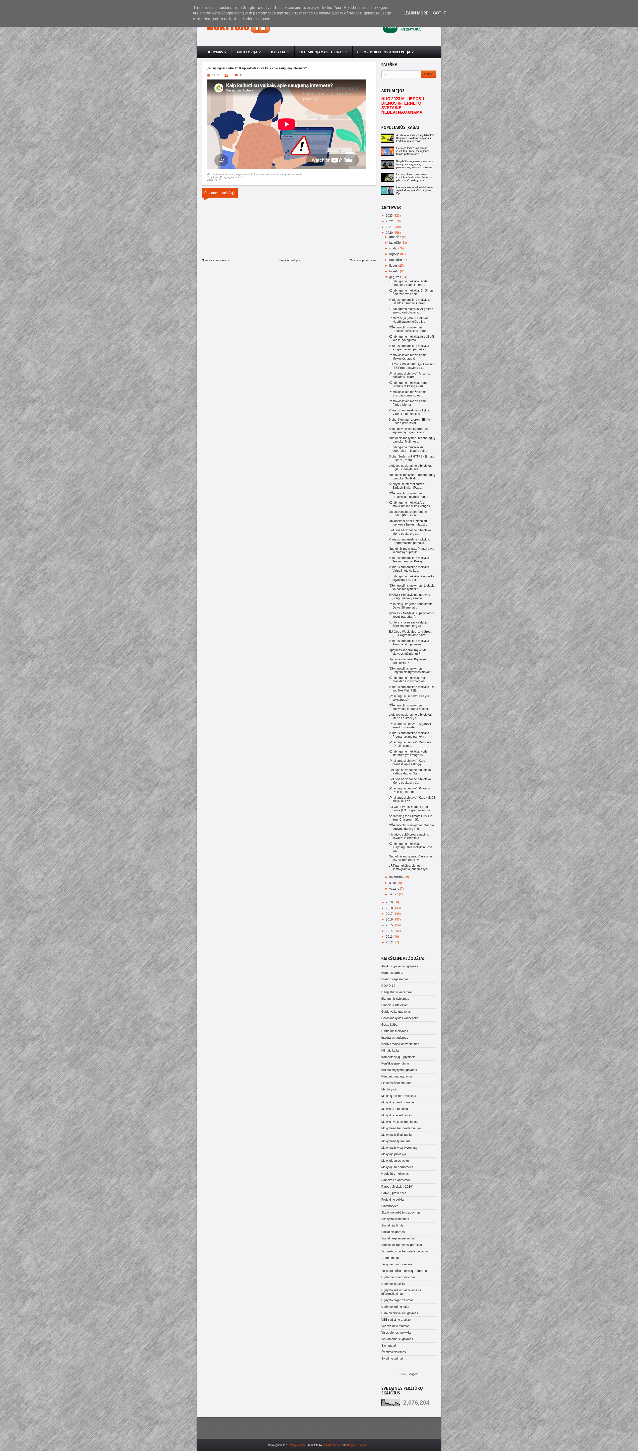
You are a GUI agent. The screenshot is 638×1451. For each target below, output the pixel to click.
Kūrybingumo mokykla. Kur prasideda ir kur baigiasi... (408, 679)
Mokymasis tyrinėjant (395, 1141)
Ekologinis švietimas (395, 998)
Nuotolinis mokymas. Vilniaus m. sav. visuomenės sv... (411, 858)
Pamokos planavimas (395, 1180)
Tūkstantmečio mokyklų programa (404, 1271)
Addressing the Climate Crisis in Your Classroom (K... (410, 817)
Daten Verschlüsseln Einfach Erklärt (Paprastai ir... (408, 513)
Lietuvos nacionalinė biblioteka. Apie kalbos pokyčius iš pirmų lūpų (414, 190)
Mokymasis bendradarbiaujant (401, 1128)
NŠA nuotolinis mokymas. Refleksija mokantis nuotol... (409, 495)
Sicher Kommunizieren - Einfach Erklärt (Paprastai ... (410, 421)
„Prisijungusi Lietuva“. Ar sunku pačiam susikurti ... (410, 375)
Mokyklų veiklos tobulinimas (400, 1122)
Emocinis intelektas (394, 1005)
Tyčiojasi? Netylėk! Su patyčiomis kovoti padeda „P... (411, 614)
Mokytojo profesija (393, 1154)
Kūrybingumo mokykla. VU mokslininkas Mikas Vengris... (410, 504)
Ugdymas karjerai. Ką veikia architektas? (408, 661)
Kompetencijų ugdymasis (398, 1057)
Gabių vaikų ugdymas (396, 1011)
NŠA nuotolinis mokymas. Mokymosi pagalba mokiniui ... (411, 707)
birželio (394, 271)
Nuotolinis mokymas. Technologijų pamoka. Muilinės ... (412, 439)
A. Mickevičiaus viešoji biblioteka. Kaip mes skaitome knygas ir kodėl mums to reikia (416, 138)
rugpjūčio (396, 260)
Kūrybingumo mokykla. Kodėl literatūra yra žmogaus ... (408, 753)
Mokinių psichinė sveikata (398, 1096)
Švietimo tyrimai (392, 1358)
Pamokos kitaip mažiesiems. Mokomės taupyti (408, 356)
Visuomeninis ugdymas (397, 1339)
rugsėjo (394, 254)
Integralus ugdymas (394, 1037)
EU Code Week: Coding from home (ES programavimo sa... (411, 808)
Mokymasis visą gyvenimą (399, 1147)
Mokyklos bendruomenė (397, 1102)
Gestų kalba (389, 1024)
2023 (390, 215)
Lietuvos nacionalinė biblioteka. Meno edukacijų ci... (410, 532)
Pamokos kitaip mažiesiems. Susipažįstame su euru (408, 393)
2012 (390, 942)
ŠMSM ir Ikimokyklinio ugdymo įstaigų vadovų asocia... (409, 596)
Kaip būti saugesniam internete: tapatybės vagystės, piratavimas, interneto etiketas (415, 164)
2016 (390, 919)
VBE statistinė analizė (396, 1319)
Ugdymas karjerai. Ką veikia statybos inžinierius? (408, 651)
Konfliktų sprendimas (395, 1063)
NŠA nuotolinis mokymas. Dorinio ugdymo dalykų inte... (411, 827)
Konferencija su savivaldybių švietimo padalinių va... (408, 624)
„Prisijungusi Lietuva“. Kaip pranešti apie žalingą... (407, 762)
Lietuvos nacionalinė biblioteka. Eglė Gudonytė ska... (410, 467)
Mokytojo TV (297, 1445)
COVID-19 (388, 986)
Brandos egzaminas (394, 979)
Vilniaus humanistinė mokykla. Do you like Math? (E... (412, 688)
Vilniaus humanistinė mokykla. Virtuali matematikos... (409, 412)
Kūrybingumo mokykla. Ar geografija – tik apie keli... (408, 449)
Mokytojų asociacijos (395, 1160)
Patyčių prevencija (393, 1193)
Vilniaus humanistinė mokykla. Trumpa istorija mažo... (409, 642)
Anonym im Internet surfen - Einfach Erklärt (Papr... (407, 485)
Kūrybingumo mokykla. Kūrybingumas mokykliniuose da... (410, 847)
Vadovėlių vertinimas (395, 1326)
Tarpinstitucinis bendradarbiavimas (405, 1251)
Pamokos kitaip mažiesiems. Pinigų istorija (408, 402)
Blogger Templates (358, 1445)
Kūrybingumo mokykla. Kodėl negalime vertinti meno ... (408, 283)
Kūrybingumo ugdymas (397, 1076)
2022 (390, 221)
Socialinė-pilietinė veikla (397, 1238)
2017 (390, 914)
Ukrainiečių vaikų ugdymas (399, 1313)
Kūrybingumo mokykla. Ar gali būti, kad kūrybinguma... (412, 338)
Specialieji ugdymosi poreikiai (401, 1245)
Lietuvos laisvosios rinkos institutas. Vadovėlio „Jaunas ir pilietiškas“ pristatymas (414, 177)
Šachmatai (388, 1345)
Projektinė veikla (392, 1199)
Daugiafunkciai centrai (396, 992)
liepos (393, 265)
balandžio (396, 877)
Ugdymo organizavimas (397, 1300)
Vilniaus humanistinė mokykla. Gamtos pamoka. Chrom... (409, 301)
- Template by (323, 1445)
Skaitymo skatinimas (395, 1219)
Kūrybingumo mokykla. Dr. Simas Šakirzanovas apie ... (411, 292)
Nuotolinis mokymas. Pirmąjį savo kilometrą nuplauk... (411, 550)
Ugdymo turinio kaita (395, 1306)
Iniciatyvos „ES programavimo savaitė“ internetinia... (409, 836)
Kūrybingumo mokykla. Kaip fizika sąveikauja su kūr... (411, 578)
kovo (393, 883)
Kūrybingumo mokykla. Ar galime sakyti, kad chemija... (411, 310)
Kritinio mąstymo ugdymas (399, 1070)
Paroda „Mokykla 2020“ (397, 1186)
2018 (390, 908)
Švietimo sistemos (393, 1352)
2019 (390, 902)
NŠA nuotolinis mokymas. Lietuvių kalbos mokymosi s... (412, 587)
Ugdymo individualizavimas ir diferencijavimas (401, 1292)
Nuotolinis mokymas (395, 1173)
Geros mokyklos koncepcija (399, 1018)
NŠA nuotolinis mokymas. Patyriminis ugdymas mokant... (411, 670)
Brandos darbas (392, 973)
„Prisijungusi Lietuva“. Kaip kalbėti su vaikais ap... (412, 799)
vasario (394, 888)
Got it (439, 13)
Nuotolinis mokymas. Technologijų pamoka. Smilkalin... (412, 476)
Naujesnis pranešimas (215, 260)
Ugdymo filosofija (393, 1284)
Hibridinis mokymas (394, 1031)
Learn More (415, 13)
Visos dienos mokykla (396, 1332)
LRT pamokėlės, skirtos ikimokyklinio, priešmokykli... (410, 867)
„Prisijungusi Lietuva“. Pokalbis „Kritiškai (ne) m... (410, 790)
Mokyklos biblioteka (394, 1109)
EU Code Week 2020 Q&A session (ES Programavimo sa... (412, 366)
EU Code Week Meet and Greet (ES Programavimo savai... (410, 633)
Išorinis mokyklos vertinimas (400, 1044)
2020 (390, 232)
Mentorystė (388, 1089)
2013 (390, 936)
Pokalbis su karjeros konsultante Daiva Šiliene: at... (411, 605)
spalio (393, 248)
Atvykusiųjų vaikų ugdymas (399, 966)
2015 (390, 925)
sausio (394, 894)
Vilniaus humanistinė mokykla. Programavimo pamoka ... (409, 347)
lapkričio (395, 242)
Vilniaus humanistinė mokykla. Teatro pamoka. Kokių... (409, 559)
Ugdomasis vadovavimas (398, 1277)
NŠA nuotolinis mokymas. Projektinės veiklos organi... (409, 329)
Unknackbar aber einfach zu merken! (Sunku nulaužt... (408, 522)
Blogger (412, 1374)
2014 (390, 931)
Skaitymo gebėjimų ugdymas (400, 1212)
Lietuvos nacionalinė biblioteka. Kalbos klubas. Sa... (410, 771)
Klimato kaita (390, 1050)
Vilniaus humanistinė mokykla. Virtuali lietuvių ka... (409, 568)
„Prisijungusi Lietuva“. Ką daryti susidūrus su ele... (410, 725)
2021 (390, 227)
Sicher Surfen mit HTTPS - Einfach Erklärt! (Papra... (412, 458)
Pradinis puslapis (289, 260)
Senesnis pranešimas (363, 260)
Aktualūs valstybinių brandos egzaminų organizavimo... (408, 430)
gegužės (395, 277)
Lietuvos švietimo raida (396, 1083)
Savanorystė (389, 1206)
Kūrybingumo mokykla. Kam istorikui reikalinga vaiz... (408, 384)
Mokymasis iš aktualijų (396, 1135)
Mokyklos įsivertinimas (396, 1115)
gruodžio (395, 237)
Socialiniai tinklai (392, 1225)
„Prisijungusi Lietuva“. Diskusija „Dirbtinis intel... (410, 744)
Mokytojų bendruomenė (397, 1167)
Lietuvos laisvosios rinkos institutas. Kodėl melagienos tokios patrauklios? (413, 151)
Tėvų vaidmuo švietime (396, 1264)
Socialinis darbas (393, 1232)
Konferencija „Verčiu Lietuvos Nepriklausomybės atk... (408, 319)
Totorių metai (390, 1258)
